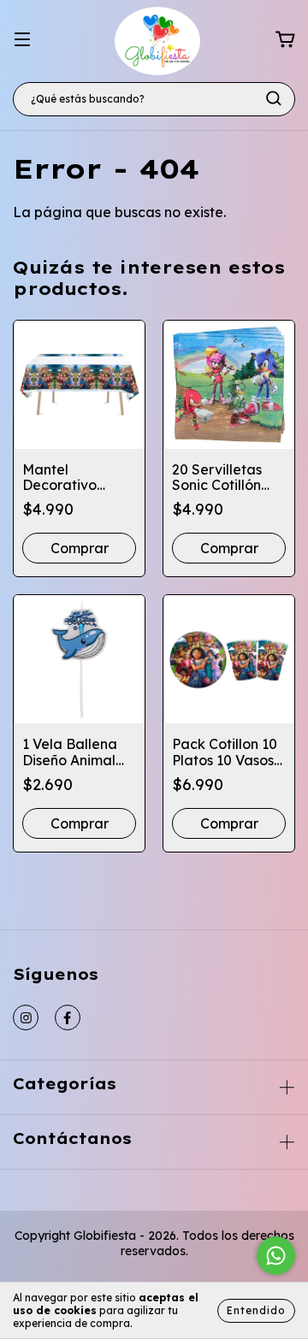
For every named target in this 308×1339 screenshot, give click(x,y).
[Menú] (22, 39)
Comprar (79, 548)
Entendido (256, 1310)
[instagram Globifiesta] (25, 1017)
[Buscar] (274, 98)
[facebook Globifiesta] (67, 1017)
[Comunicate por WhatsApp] (276, 1255)
